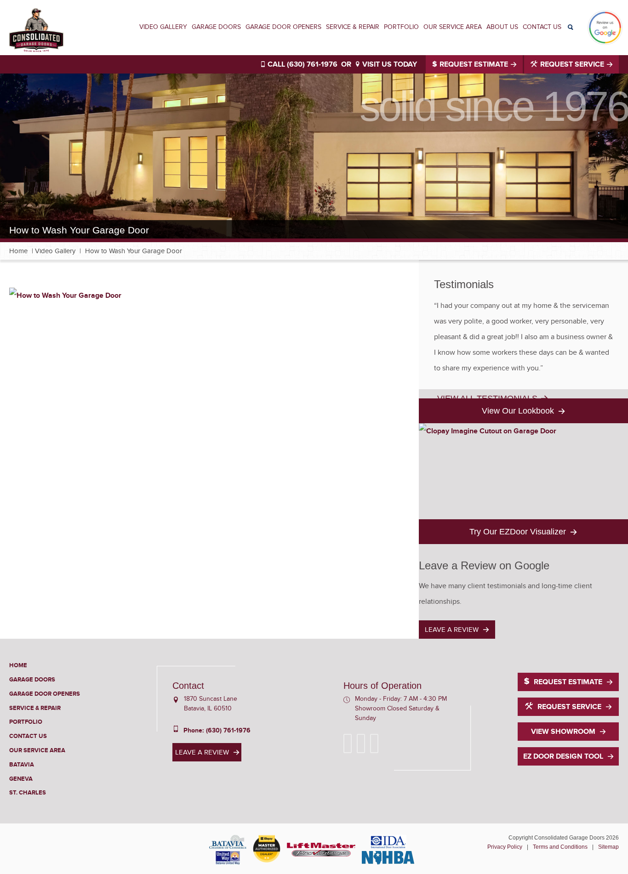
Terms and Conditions (560, 847)
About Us (502, 27)
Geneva (21, 779)
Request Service (572, 64)
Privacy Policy (504, 847)
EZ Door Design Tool (563, 756)
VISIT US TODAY (388, 64)
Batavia (21, 764)
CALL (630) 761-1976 (301, 64)
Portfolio (401, 27)
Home (18, 251)
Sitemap (608, 847)
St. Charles (27, 792)
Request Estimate (474, 64)
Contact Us (542, 27)
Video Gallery (163, 27)
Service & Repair (352, 27)
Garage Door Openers (283, 27)
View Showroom (563, 731)
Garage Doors (216, 27)
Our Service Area (452, 27)
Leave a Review (452, 629)
